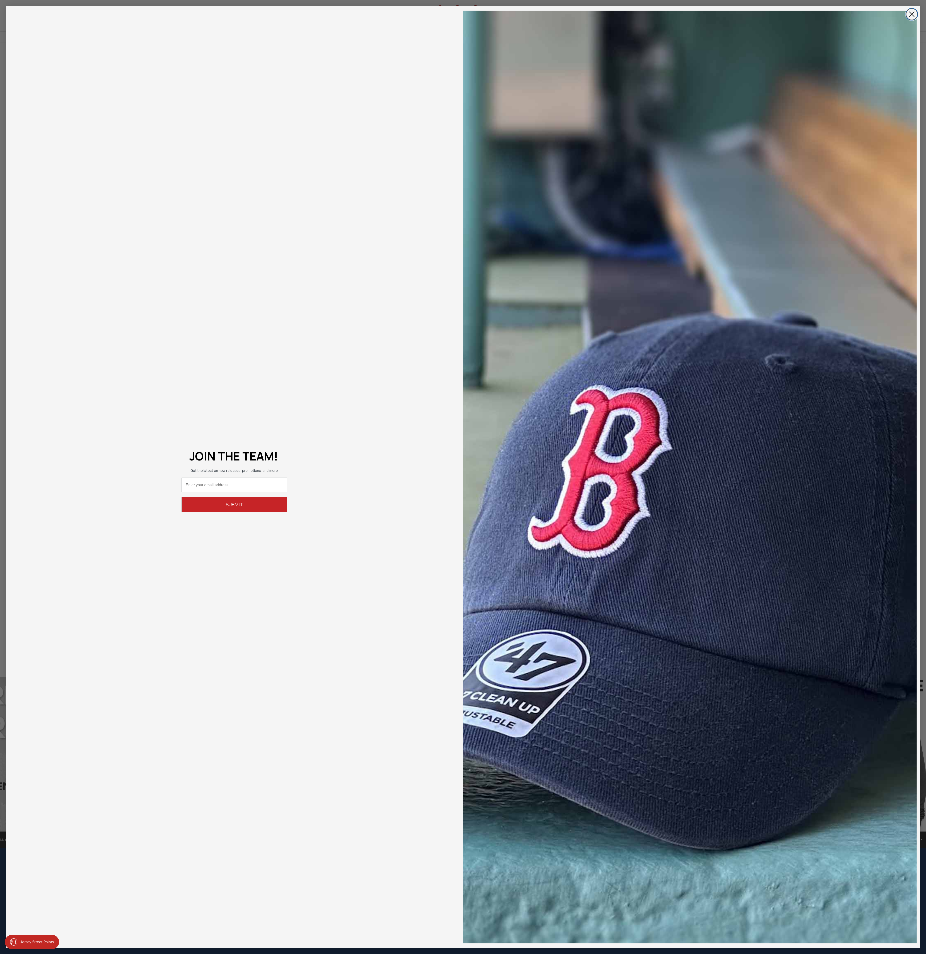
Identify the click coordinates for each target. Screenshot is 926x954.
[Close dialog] (912, 14)
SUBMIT (234, 504)
